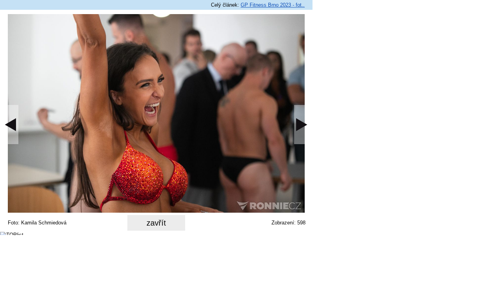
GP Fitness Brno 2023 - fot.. (273, 5)
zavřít (156, 223)
